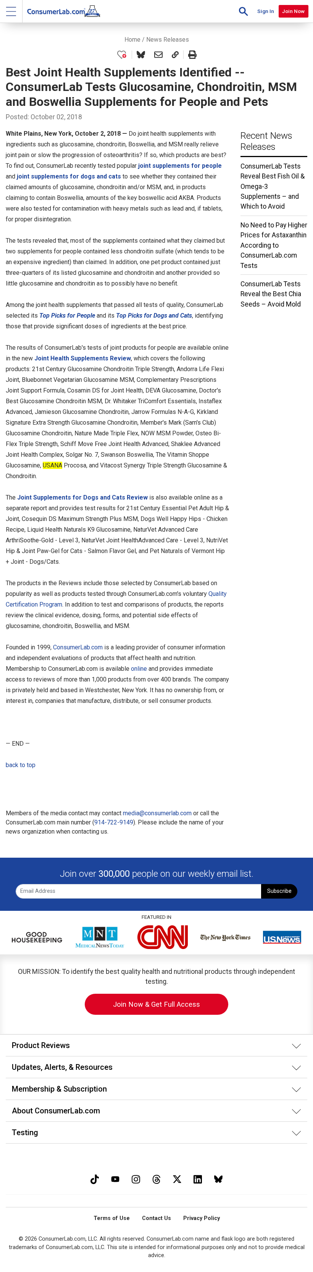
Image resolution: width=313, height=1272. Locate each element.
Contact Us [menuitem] (156, 1218)
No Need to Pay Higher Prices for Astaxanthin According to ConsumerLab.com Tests (273, 245)
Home (132, 39)
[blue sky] (218, 1178)
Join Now (293, 11)
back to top (20, 765)
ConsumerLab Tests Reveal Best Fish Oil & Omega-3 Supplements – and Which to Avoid (272, 186)
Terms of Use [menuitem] (112, 1218)
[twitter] (177, 1178)
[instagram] (136, 1178)
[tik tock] (94, 1178)
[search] (243, 11)
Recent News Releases (266, 141)
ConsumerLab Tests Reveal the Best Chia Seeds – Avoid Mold (270, 294)
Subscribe (279, 891)
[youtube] (115, 1178)
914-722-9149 (113, 822)
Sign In (265, 11)
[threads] (156, 1178)
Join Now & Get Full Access (156, 1004)
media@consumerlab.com (157, 813)
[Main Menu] (11, 11)
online (139, 668)
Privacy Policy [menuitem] (201, 1218)
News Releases (167, 39)
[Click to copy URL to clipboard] (175, 54)
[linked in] (198, 1178)
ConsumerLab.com (78, 647)
